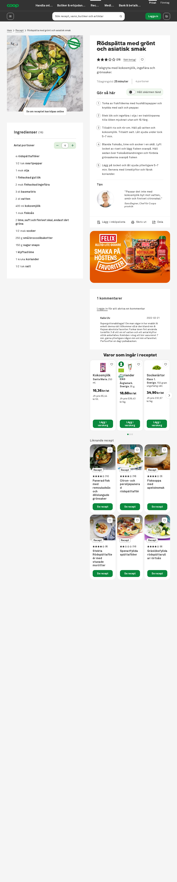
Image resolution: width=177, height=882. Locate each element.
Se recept (102, 506)
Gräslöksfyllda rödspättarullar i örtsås (157, 554)
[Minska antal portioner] (57, 145)
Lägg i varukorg (103, 424)
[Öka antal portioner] (72, 145)
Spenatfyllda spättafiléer (129, 552)
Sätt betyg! (129, 59)
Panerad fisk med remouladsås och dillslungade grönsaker (101, 489)
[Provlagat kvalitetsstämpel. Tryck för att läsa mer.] (74, 43)
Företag (164, 2)
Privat (152, 2)
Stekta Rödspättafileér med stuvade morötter (102, 558)
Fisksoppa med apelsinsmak (155, 484)
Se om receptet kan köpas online (45, 111)
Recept (19, 30)
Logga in (153, 16)
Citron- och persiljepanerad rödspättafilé (130, 486)
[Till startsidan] (13, 5)
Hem (9, 30)
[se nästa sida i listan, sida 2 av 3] (169, 395)
